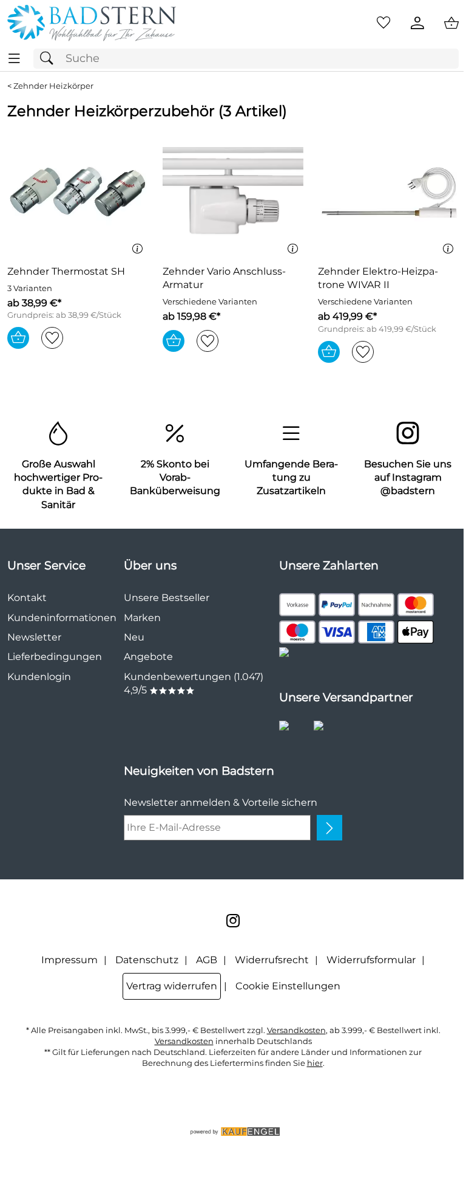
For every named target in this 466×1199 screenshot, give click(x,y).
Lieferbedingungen (54, 656)
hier (315, 1063)
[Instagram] (233, 921)
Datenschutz (146, 960)
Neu (134, 637)
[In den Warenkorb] (18, 338)
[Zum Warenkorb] (451, 23)
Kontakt (27, 597)
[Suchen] (50, 59)
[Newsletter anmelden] (329, 827)
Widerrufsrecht (272, 960)
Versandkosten (296, 1030)
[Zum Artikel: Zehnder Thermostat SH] (77, 193)
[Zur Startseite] (91, 23)
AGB (206, 960)
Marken (142, 618)
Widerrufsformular (371, 960)
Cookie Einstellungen (287, 986)
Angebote (148, 656)
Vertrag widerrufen (171, 986)
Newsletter (34, 637)
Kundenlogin (39, 676)
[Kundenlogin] (417, 23)
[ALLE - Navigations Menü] (14, 58)
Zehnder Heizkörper (53, 86)
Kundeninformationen (61, 618)
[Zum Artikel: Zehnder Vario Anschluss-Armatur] (233, 193)
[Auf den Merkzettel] (52, 338)
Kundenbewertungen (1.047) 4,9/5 (193, 683)
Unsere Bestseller (166, 597)
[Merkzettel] (383, 23)
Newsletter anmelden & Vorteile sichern (220, 802)
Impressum (69, 960)
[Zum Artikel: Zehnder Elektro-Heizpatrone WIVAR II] (388, 193)
